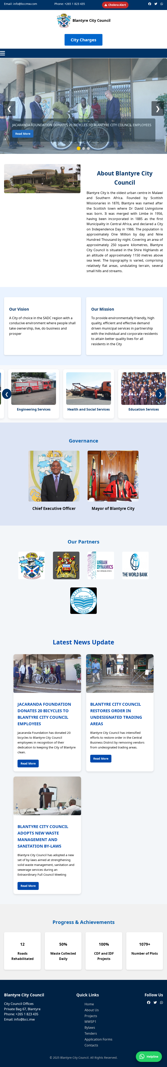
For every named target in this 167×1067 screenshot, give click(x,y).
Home (89, 1004)
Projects (91, 1016)
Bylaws (90, 1027)
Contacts (91, 1045)
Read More (22, 134)
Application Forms (98, 1039)
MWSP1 (90, 1021)
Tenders (91, 1033)
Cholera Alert (117, 5)
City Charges (83, 40)
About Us (92, 1010)
